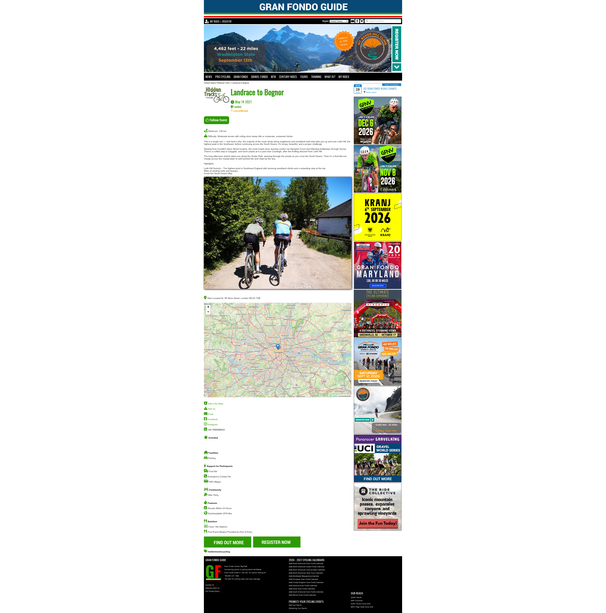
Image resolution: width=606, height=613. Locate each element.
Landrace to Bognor (240, 83)
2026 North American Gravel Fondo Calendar (306, 566)
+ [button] (208, 307)
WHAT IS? (329, 76)
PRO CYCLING (222, 76)
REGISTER (227, 21)
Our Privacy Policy (212, 591)
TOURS (304, 76)
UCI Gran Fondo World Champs (380, 89)
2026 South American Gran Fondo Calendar (306, 591)
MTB (273, 76)
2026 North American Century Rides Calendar (307, 569)
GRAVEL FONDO (259, 76)
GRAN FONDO (241, 76)
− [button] (208, 312)
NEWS (208, 76)
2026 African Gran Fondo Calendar (302, 595)
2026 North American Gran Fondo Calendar (306, 563)
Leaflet (334, 396)
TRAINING (316, 76)
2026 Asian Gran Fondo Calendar (302, 588)
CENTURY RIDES (288, 76)
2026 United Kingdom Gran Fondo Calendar (306, 582)
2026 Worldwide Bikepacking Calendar (304, 576)
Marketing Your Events (298, 608)
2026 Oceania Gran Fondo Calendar (303, 585)
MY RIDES (214, 21)
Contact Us (209, 585)
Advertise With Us (212, 588)
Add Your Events (295, 605)
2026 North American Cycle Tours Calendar (306, 573)
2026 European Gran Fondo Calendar (303, 579)
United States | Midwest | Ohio (217, 83)
